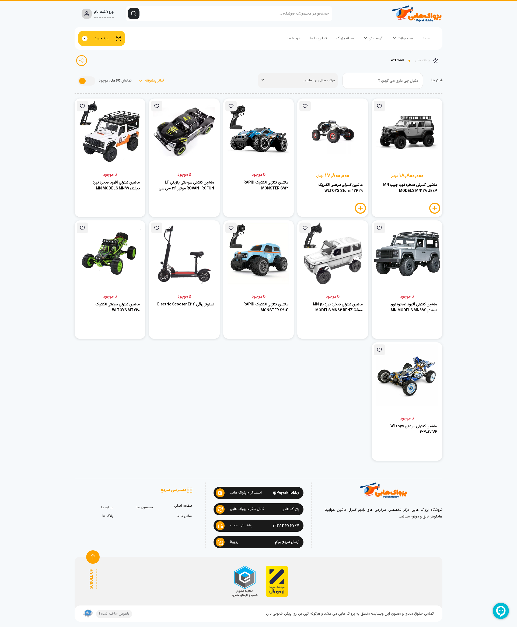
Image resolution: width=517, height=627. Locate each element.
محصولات (405, 38)
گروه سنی (376, 38)
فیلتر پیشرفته (154, 80)
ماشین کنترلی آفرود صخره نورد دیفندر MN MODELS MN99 (116, 185)
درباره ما (294, 38)
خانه (425, 38)
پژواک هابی (422, 60)
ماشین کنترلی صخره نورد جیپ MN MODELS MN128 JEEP (410, 188)
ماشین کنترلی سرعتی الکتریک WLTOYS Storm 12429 (340, 188)
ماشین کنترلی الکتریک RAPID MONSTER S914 (265, 307)
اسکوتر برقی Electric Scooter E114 (185, 304)
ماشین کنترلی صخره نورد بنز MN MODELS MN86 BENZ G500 (338, 307)
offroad (397, 60)
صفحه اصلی (183, 506)
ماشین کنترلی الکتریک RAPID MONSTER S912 (265, 185)
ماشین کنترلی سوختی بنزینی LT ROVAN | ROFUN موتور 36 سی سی (186, 185)
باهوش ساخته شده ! (114, 614)
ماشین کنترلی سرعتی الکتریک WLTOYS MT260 (117, 307)
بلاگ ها (107, 516)
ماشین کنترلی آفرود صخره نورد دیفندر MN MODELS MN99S (413, 307)
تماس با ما (318, 38)
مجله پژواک (345, 38)
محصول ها (145, 507)
